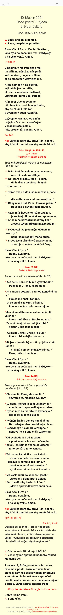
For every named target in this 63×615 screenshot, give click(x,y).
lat (8, 3)
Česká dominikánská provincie (44, 612)
